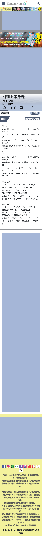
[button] (13, 44)
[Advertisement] (21, 20)
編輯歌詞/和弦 (32, 118)
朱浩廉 (10, 104)
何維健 (10, 101)
